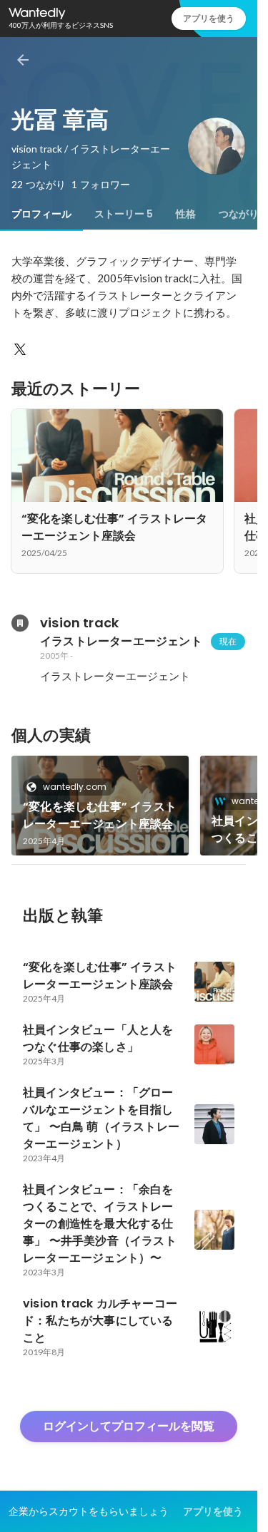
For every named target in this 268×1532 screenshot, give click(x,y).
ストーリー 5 (123, 214)
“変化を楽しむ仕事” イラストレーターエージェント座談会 (100, 815)
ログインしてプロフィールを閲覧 (128, 1426)
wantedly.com (74, 787)
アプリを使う (208, 18)
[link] (100, 805)
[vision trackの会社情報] (20, 623)
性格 (186, 214)
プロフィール (41, 214)
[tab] (41, 214)
